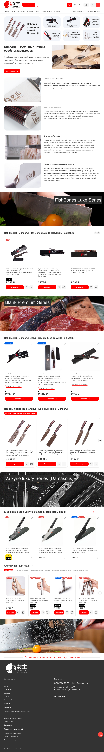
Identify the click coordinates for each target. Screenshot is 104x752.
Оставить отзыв (9, 725)
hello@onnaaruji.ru (93, 11)
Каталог (31, 5)
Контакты (57, 11)
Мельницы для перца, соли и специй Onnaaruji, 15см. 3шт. (88, 600)
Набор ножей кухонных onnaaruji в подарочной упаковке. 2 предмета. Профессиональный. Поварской (51, 452)
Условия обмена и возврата (13, 718)
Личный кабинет (46, 11)
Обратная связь (9, 721)
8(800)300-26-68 (78, 11)
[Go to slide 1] (50, 651)
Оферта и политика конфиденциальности (17, 711)
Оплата (37, 11)
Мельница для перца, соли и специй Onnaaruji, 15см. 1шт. (15, 600)
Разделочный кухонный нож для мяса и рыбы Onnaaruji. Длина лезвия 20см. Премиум (83, 378)
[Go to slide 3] (54, 651)
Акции (13, 11)
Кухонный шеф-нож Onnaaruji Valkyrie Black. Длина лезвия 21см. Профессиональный (84, 550)
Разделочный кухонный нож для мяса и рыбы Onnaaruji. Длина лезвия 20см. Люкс (83, 270)
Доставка (30, 11)
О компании (21, 11)
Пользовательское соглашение (14, 715)
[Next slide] (100, 636)
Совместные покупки (11, 740)
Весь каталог (12, 71)
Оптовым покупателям (11, 736)
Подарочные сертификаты (12, 733)
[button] (100, 734)
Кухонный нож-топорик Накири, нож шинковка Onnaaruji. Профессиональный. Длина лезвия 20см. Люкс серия (19, 271)
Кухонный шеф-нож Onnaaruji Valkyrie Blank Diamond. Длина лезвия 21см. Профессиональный (51, 550)
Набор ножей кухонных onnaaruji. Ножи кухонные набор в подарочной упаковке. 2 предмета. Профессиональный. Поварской (19, 453)
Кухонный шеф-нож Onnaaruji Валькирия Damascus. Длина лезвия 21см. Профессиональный (18, 550)
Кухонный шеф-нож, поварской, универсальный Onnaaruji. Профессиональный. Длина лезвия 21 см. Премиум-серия (18, 379)
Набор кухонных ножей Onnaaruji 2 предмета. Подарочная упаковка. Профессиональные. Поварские (83, 452)
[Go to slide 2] (52, 651)
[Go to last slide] (4, 636)
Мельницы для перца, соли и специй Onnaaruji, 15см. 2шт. (63, 600)
